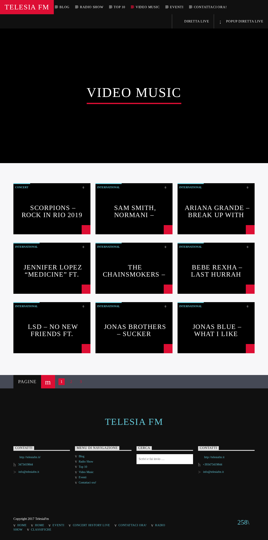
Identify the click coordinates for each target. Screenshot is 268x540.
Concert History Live (91, 525)
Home (22, 525)
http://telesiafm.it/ (30, 457)
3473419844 (25, 464)
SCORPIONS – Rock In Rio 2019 (52, 211)
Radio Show (91, 7)
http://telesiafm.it (214, 457)
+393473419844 (212, 464)
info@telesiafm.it (28, 471)
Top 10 (119, 7)
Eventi (176, 7)
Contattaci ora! (210, 7)
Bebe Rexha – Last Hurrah (216, 270)
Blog (64, 7)
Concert (21, 187)
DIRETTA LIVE (196, 21)
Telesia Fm (27, 7)
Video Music (148, 7)
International (108, 187)
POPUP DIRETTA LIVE (244, 21)
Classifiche (41, 529)
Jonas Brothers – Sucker (135, 330)
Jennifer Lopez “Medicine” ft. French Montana (52, 274)
